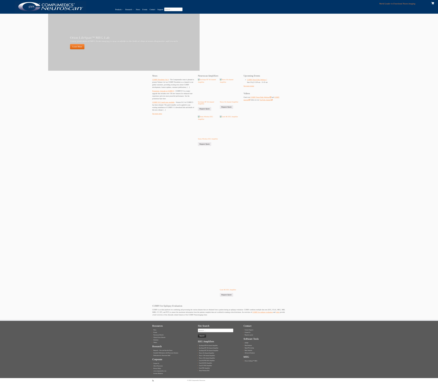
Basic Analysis (248, 350)
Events (144, 9)
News (138, 9)
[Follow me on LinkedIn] (159, 380)
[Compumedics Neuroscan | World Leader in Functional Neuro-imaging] (50, 7)
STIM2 (246, 343)
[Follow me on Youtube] (156, 380)
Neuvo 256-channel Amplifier (207, 358)
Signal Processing (249, 348)
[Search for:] (174, 10)
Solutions (155, 340)
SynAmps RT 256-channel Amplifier (208, 350)
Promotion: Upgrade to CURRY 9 (163, 91)
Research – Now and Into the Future (162, 350)
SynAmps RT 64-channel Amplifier (208, 345)
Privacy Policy (157, 368)
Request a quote (249, 335)
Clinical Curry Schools (159, 337)
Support (160, 9)
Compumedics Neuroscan (198, 380)
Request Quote (204, 109)
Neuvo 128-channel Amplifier (207, 355)
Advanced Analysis (250, 353)
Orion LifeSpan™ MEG (251, 361)
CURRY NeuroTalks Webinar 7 (257, 80)
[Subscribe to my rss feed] (153, 380)
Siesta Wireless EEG (204, 370)
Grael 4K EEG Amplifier (205, 363)
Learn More (77, 46)
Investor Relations (158, 373)
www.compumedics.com (159, 371)
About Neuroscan (158, 366)
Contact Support (249, 330)
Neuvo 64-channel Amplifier (206, 353)
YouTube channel (265, 100)
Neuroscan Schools (158, 335)
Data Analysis (248, 345)
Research (128, 9)
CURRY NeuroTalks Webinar (259, 97)
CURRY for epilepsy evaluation (262, 312)
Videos (155, 342)
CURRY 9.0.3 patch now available (163, 102)
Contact (152, 9)
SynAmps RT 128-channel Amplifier (208, 348)
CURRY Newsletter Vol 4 (160, 79)
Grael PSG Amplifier (204, 368)
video (277, 312)
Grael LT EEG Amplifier (205, 365)
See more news (157, 114)
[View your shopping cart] (433, 2)
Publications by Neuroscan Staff (161, 355)
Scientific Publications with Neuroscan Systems (165, 353)
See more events (249, 86)
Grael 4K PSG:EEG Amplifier (207, 360)
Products (118, 9)
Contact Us (156, 363)
